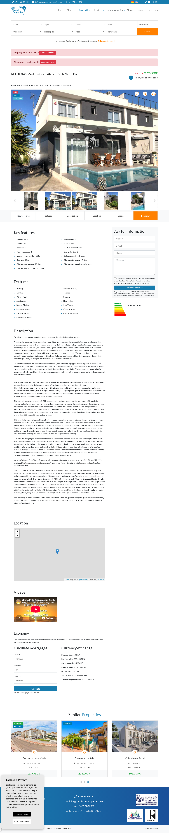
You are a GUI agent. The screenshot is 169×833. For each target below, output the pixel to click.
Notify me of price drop (146, 77)
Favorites (153, 10)
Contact (140, 10)
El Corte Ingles (94, 484)
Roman (61, 490)
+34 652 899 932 (75, 2)
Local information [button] (114, 10)
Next (154, 140)
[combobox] (27, 24)
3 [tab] (88, 782)
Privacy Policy (131, 281)
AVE (93, 481)
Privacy (49, 828)
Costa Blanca (57, 470)
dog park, (52, 473)
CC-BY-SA (100, 579)
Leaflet (67, 579)
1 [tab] (81, 782)
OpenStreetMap (83, 579)
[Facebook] (143, 2)
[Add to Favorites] (137, 94)
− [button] (17, 535)
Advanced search (47, 53)
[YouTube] (148, 2)
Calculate (35, 688)
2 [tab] (84, 782)
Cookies (58, 828)
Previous (14, 140)
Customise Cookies (21, 821)
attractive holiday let (55, 500)
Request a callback (86, 463)
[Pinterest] (156, 2)
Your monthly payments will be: (26, 693)
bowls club (43, 473)
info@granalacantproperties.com (48, 2)
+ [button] (17, 531)
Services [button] (98, 10)
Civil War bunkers (53, 450)
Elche (39, 490)
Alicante (65, 487)
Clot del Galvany (57, 447)
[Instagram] (152, 2)
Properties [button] (84, 10)
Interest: (17, 665)
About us (71, 10)
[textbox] (27, 24)
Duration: (18, 676)
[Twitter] (145, 2)
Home (60, 10)
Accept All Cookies (22, 814)
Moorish (70, 490)
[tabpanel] (34, 748)
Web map (67, 828)
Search (147, 31)
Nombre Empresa (26, 10)
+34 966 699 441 (22, 2)
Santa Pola (98, 487)
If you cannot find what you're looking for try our (84, 41)
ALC (55, 479)
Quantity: (18, 654)
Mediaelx (154, 828)
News (130, 10)
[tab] (23, 215)
